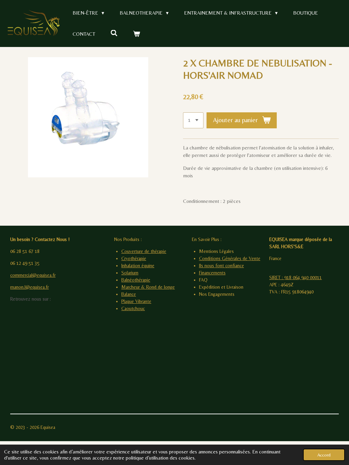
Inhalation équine (137, 265)
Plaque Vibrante (136, 301)
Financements (212, 272)
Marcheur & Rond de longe (148, 287)
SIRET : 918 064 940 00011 (295, 277)
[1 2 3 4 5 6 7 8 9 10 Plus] (193, 120)
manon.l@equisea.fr (29, 287)
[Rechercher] (114, 33)
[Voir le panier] (136, 34)
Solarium (129, 272)
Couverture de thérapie (143, 251)
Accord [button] (324, 455)
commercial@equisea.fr (33, 275)
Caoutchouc (133, 308)
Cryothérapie (133, 258)
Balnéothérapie (135, 280)
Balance (128, 294)
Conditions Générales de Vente (229, 258)
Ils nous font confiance (221, 265)
